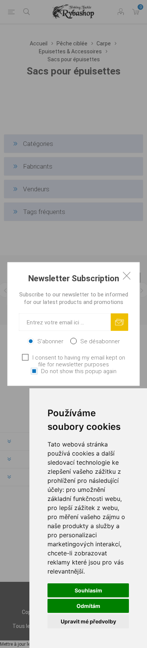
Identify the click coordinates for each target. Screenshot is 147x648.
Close (126, 275)
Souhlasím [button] (88, 590)
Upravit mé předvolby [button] (88, 621)
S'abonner (50, 341)
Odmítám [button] (88, 606)
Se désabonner (100, 341)
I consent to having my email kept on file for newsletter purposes (78, 361)
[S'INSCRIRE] (120, 322)
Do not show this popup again (78, 371)
